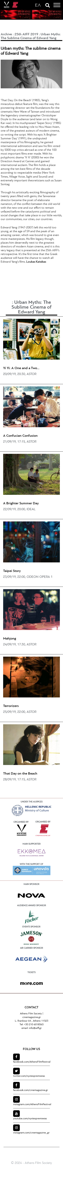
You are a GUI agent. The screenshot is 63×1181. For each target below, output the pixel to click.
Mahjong (9, 638)
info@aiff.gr (35, 1028)
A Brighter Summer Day (21, 503)
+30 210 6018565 (34, 1024)
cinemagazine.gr (31, 1017)
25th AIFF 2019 (26, 34)
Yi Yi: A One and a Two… (21, 368)
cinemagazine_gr (31, 1133)
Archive (6, 34)
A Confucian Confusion (20, 436)
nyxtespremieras (29, 1076)
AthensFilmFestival (31, 1062)
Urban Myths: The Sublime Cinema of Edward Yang (31, 307)
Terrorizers (11, 706)
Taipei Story (12, 571)
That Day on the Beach (20, 773)
